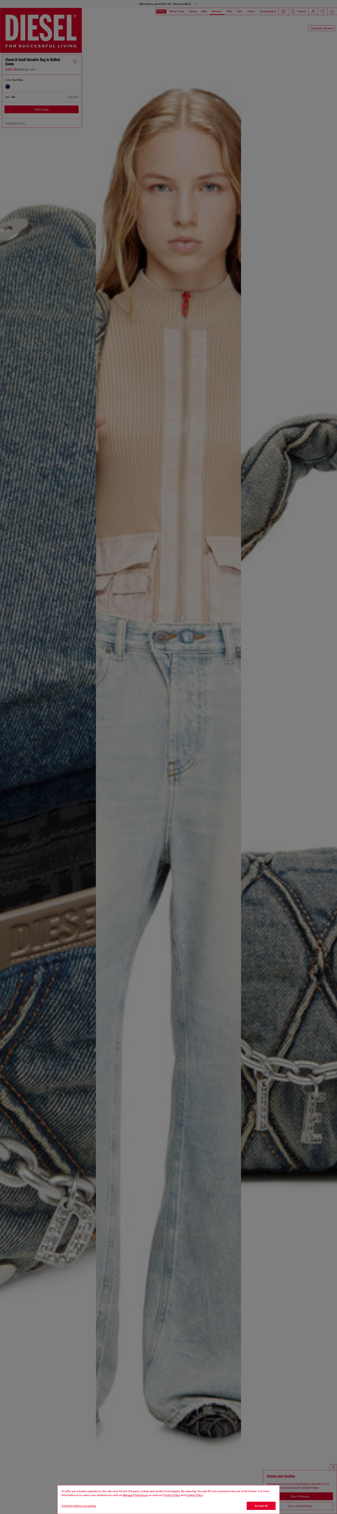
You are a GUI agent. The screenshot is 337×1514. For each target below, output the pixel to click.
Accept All (261, 1505)
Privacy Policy (171, 1495)
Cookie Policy (194, 1495)
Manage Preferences (136, 1495)
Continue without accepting (78, 1505)
